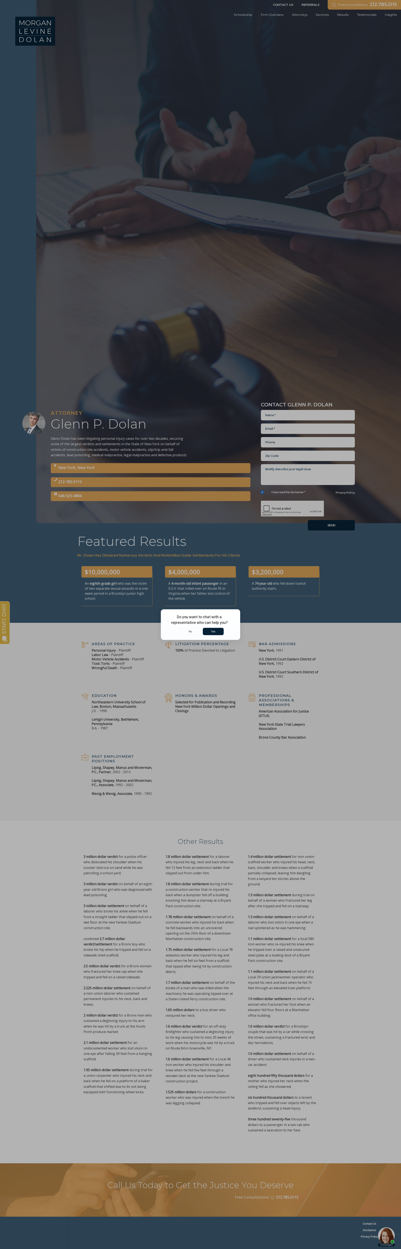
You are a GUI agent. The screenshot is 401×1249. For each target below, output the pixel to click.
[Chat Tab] (200, 624)
